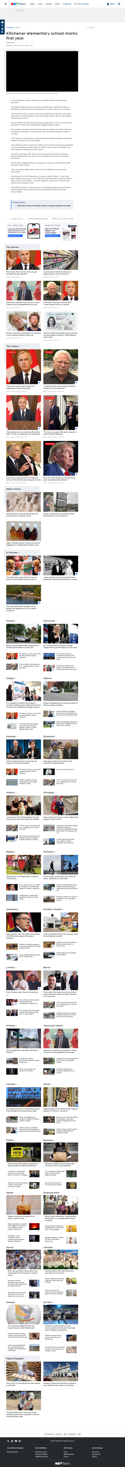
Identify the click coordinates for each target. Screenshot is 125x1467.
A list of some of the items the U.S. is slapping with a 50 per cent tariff (57, 273)
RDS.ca (94, 1456)
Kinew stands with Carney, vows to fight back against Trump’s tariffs (60, 818)
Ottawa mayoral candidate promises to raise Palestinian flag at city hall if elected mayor (67, 713)
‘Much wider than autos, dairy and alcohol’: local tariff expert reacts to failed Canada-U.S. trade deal (60, 994)
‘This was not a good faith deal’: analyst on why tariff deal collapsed (60, 433)
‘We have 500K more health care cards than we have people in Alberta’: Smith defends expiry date (60, 335)
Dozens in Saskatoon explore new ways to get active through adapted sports (30, 946)
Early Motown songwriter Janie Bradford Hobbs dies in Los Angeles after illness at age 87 (61, 1218)
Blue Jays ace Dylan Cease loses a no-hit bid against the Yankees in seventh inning (23, 1273)
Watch (57, 4)
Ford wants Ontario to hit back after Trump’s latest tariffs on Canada (57, 303)
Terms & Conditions (41, 1454)
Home (32, 4)
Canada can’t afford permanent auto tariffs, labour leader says (29, 1060)
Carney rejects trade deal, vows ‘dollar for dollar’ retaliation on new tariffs (65, 841)
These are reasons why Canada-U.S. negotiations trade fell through (20, 387)
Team (79, 1434)
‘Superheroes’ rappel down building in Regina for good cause (28, 897)
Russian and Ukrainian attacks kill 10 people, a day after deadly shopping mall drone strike (67, 1119)
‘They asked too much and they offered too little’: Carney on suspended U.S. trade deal (23, 433)
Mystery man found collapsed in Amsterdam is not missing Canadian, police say (23, 334)
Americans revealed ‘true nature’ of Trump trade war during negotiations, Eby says (22, 303)
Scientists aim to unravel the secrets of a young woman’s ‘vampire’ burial (22, 515)
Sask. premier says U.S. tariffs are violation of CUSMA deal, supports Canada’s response (29, 886)
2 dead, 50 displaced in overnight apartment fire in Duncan (65, 1070)
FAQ (65, 1434)
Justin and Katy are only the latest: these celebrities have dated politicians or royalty (60, 578)
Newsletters (72, 1434)
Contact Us (58, 1434)
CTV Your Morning (81, 4)
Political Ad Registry (41, 1456)
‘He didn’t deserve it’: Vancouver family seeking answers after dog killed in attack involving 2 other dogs (22, 1414)
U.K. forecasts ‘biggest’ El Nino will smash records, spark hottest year (21, 1327)
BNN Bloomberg (69, 1454)
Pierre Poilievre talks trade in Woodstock (22, 992)
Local (40, 4)
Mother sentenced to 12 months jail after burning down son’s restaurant (59, 515)
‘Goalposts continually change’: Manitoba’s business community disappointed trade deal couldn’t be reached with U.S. (67, 829)
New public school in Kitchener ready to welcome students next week (44, 206)
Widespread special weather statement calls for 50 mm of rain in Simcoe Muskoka (66, 1014)
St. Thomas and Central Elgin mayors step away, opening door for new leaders (29, 1012)
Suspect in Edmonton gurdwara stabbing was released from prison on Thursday (59, 1384)
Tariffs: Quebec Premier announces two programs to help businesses (21, 762)
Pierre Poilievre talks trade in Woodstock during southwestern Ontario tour (29, 1001)
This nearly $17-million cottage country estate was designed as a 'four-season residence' (21, 609)
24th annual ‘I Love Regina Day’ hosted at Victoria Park (22, 878)
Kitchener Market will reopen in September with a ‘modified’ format (67, 898)
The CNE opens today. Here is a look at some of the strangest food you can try (21, 578)
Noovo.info (95, 1452)
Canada (48, 4)
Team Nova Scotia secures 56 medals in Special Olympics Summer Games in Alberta (29, 837)
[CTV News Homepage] (18, 4)
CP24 (65, 1452)
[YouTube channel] (16, 1441)
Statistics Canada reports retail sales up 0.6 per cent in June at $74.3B (59, 1165)
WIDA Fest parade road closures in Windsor (27, 1070)
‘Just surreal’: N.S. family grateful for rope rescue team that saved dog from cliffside (22, 818)
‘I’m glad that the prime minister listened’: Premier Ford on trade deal (59, 387)
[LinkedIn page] (20, 1441)
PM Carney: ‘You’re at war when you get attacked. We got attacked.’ (21, 273)
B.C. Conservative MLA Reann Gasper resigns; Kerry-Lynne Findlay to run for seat (60, 647)
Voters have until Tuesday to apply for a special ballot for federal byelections (23, 1165)
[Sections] (6, 4)
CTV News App (49, 1434)
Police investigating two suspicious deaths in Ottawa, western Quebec (60, 704)
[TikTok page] (12, 1441)
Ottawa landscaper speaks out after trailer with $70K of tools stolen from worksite (67, 723)
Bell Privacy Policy (41, 1452)
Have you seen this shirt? (65, 769)
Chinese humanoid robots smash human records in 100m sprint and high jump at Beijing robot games (60, 1328)
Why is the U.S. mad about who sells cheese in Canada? (23, 1384)
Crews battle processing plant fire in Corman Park (29, 955)
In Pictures (67, 4)
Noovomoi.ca (96, 1454)
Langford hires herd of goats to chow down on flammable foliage (67, 1060)
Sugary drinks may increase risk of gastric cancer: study (21, 1217)
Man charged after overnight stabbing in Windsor (22, 1051)
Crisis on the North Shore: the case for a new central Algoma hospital (60, 935)
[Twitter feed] (8, 1441)
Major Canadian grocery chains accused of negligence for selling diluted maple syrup (23, 544)
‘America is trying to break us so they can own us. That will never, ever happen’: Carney (23, 479)
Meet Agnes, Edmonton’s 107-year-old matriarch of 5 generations (57, 762)
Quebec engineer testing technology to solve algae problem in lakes (28, 781)
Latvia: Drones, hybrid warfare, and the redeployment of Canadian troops (66, 1130)
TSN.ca (66, 1456)
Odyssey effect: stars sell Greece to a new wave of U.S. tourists (59, 1272)
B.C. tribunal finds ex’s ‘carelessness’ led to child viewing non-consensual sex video (23, 1110)
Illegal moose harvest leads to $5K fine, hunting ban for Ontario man (66, 944)
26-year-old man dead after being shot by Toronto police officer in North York (22, 647)
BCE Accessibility (12, 1452)
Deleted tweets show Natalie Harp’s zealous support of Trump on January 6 (60, 1110)
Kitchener (10, 27)
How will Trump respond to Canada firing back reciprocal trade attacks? (59, 479)
